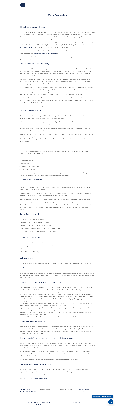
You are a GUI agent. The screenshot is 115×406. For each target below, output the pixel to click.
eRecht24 (30, 378)
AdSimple (25, 378)
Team (87, 5)
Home (57, 5)
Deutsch (68, 0)
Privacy (32, 106)
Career (92, 5)
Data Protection (37, 402)
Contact (48, 402)
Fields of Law (72, 5)
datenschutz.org (44, 378)
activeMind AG (37, 378)
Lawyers (63, 5)
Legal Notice (30, 402)
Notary (82, 5)
